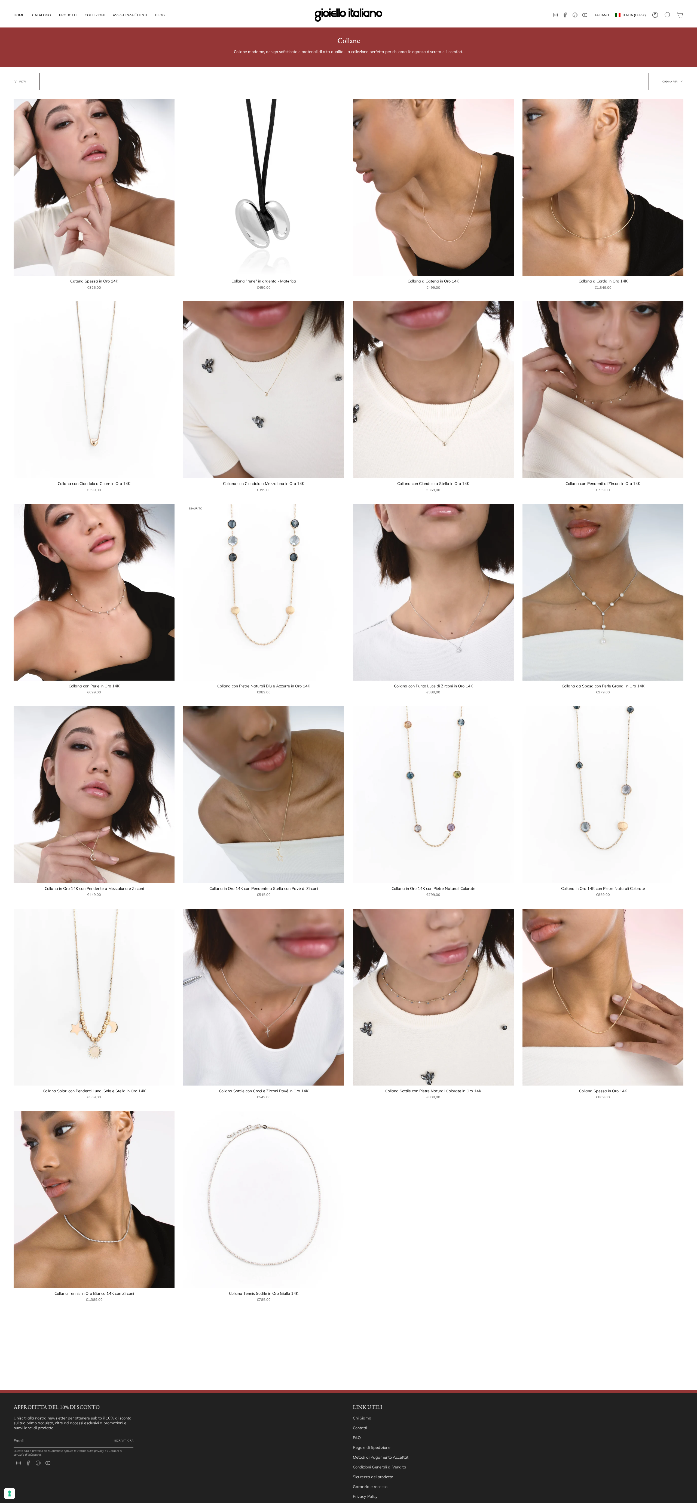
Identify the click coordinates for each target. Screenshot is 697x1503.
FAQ (357, 1437)
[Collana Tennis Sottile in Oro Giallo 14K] (263, 1199)
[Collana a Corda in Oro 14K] (602, 187)
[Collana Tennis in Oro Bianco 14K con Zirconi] (94, 1199)
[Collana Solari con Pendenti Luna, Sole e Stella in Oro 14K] (94, 997)
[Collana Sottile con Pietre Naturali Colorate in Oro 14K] (433, 997)
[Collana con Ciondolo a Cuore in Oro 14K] (94, 389)
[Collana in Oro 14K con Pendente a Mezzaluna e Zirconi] (94, 794)
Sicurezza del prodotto (373, 1476)
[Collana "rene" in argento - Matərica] (263, 187)
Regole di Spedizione (371, 1447)
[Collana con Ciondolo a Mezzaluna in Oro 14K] (263, 389)
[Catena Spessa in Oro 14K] (94, 187)
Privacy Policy (365, 1496)
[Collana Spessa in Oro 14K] (602, 997)
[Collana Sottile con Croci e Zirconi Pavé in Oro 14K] (263, 997)
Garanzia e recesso (370, 1486)
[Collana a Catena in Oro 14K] (433, 187)
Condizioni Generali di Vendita (379, 1467)
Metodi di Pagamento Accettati (381, 1457)
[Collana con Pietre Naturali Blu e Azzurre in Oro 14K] (263, 592)
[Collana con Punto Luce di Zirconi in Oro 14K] (433, 592)
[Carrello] (680, 15)
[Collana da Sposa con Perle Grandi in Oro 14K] (602, 592)
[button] (68, 15)
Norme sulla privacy (90, 1451)
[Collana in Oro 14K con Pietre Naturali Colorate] (433, 794)
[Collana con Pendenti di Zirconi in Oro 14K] (602, 389)
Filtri (22, 81)
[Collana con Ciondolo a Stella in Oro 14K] (433, 389)
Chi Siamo (362, 1418)
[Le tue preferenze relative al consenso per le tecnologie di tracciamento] (9, 1493)
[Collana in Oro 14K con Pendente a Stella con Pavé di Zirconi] (263, 794)
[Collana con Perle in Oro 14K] (94, 592)
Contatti (360, 1427)
